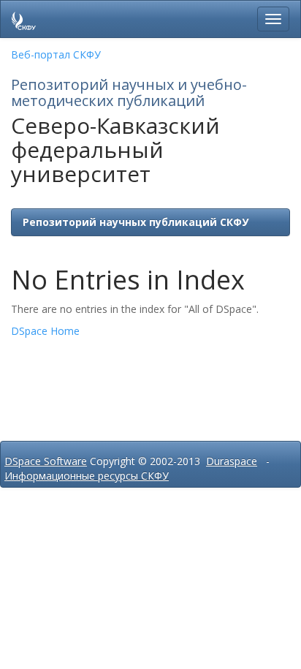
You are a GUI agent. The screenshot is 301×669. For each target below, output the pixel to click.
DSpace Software (45, 461)
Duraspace (231, 461)
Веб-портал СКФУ (56, 54)
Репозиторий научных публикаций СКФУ (135, 222)
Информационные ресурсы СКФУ (86, 476)
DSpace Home (45, 331)
